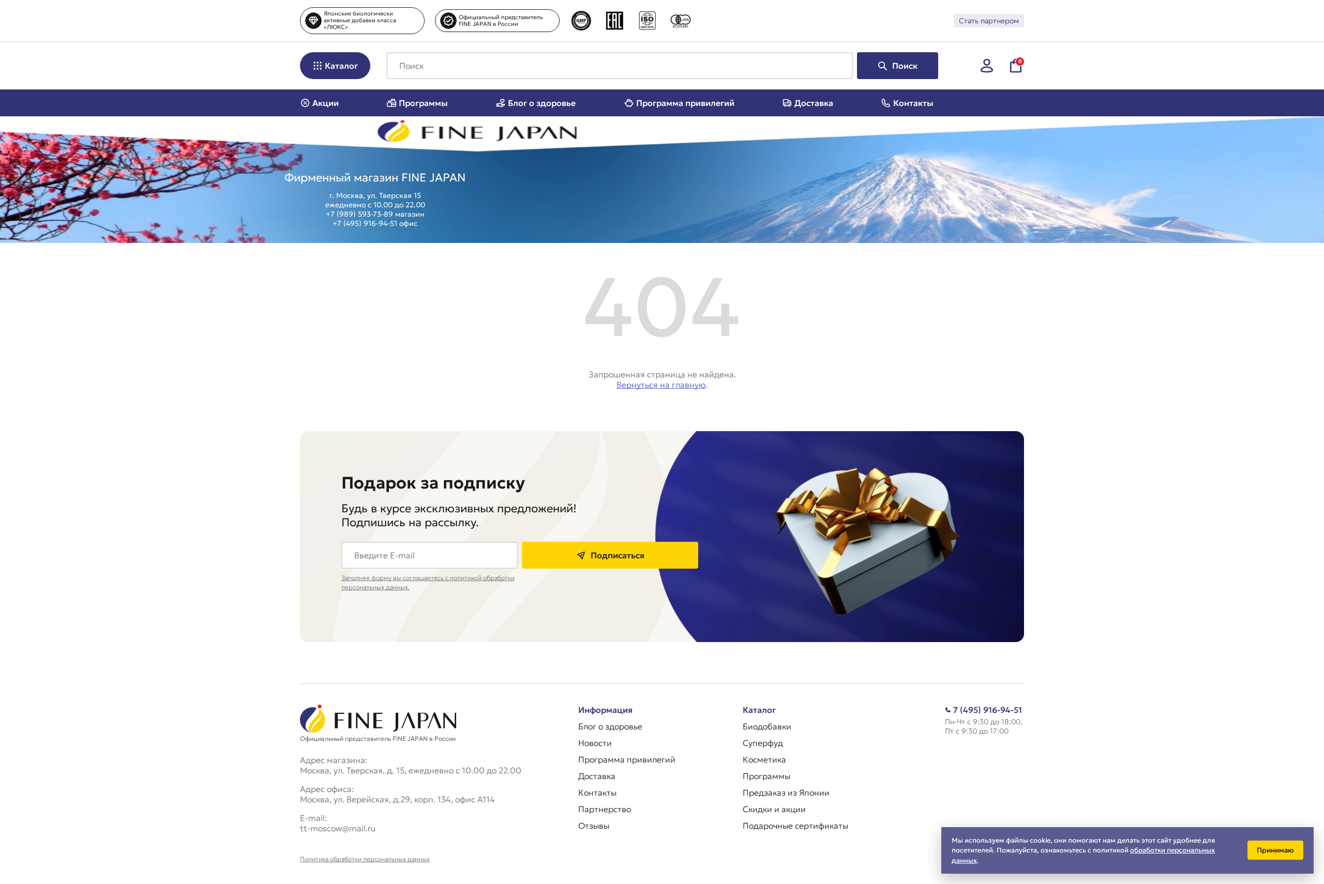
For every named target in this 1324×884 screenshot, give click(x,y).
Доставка (813, 103)
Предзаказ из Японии (786, 792)
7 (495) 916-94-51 (987, 710)
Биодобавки (767, 726)
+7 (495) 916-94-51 (365, 223)
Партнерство (604, 809)
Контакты (913, 103)
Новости (595, 743)
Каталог (341, 65)
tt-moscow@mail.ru (337, 828)
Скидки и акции (774, 809)
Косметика (764, 759)
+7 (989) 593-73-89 (359, 214)
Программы (423, 103)
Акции (325, 103)
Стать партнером (989, 20)
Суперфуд (763, 743)
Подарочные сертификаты (795, 825)
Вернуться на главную (660, 384)
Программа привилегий (685, 103)
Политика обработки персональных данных (365, 859)
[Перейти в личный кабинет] (987, 65)
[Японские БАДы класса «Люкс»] (358, 133)
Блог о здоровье (542, 103)
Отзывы (593, 825)
